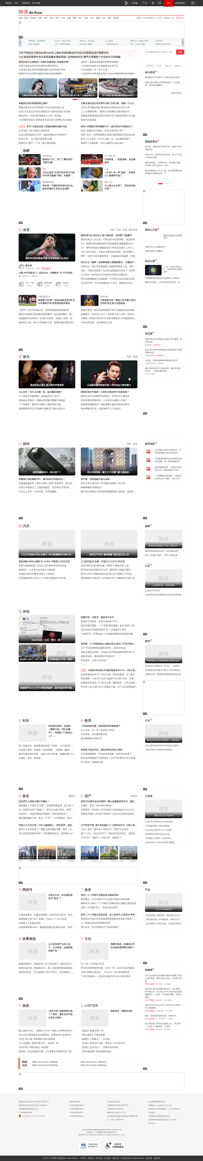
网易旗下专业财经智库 (37, 41)
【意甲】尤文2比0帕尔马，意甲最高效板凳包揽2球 (44, 310)
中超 (124, 230)
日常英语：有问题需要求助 (94, 734)
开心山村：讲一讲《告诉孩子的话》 (98, 730)
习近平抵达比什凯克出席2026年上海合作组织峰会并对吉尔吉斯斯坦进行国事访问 (64, 52)
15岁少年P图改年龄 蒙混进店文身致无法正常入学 (105, 107)
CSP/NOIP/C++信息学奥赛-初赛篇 (159, 842)
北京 (104, 18)
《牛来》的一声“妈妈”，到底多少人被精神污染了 (120, 174)
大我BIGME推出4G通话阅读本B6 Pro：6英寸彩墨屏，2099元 (112, 670)
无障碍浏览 (26, 3)
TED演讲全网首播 (35, 44)
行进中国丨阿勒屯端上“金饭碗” (34, 1047)
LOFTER (91, 1005)
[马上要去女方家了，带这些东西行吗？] (92, 185)
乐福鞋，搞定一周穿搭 (30, 758)
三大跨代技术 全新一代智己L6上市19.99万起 (103, 561)
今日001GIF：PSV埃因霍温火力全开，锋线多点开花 (106, 283)
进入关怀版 (36, 3)
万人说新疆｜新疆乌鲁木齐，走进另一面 (38, 1043)
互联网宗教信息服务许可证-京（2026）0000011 (163, 1121)
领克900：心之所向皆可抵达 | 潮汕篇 (37, 570)
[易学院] (154, 93)
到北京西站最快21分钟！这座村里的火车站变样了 (43, 135)
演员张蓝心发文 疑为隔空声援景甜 (104, 139)
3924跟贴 (168, 1011)
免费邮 (138, 18)
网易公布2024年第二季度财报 (45, 1062)
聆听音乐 (82, 41)
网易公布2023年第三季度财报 (93, 1065)
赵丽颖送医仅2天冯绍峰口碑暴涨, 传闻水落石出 (42, 408)
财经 (46, 18)
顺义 (59, 861)
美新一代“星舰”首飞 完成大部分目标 (99, 907)
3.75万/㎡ (71, 861)
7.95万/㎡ (95, 861)
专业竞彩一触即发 (162, 44)
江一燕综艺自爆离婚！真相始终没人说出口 (40, 396)
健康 (98, 18)
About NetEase (72, 1158)
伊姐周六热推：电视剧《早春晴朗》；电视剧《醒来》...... (47, 750)
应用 (16, 3)
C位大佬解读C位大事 (113, 41)
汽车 (92, 18)
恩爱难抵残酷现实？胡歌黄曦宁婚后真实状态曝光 (105, 404)
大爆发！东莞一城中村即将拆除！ (97, 805)
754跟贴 (170, 1019)
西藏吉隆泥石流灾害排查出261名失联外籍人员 (41, 107)
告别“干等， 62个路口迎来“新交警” (35, 139)
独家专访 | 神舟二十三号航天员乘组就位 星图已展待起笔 (108, 903)
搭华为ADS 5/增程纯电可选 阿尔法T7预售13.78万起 (106, 574)
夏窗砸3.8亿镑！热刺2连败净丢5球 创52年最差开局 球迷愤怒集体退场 (56, 301)
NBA (112, 230)
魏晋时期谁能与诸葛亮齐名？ (173, 236)
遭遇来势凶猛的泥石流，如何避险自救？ (162, 551)
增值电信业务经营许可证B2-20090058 (33, 1105)
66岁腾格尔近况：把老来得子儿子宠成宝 (101, 408)
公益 (147, 565)
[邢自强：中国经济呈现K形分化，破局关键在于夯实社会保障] (30, 185)
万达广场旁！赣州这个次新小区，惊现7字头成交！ (106, 829)
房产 (80, 18)
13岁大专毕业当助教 (87, 44)
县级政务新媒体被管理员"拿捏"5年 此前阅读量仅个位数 (108, 116)
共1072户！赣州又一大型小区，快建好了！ (102, 837)
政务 (109, 18)
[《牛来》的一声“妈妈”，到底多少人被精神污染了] (92, 172)
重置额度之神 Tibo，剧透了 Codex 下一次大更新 (42, 919)
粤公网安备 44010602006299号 (34, 1116)
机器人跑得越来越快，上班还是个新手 (108, 143)
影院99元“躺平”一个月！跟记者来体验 (37, 143)
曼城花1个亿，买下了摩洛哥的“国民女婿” (57, 161)
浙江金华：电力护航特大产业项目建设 (99, 927)
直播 (69, 18)
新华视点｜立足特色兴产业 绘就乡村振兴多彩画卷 (105, 899)
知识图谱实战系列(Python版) (157, 834)
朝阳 (20, 861)
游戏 (147, 641)
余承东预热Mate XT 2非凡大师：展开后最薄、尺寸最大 (108, 674)
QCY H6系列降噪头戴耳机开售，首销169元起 (103, 648)
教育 (75, 18)
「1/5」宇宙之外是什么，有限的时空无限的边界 (173, 269)
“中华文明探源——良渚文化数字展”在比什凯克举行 (106, 976)
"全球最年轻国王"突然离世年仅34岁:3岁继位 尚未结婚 (45, 120)
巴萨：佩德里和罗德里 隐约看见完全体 (106, 135)
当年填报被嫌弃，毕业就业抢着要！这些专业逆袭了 (106, 754)
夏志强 (28, 265)
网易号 (116, 18)
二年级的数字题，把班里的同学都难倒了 (101, 726)
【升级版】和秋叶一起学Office (158, 838)
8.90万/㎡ (33, 861)
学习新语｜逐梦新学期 (92, 762)
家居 (86, 18)
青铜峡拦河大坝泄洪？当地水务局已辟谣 (162, 77)
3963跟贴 (167, 1029)
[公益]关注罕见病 (152, 590)
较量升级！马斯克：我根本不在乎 (97, 617)
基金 (135, 444)
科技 (51, 18)
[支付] (153, 3)
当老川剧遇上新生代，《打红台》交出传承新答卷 (105, 972)
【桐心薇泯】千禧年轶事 (93, 1035)
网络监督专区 (175, 11)
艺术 (147, 720)
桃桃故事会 (151, 141)
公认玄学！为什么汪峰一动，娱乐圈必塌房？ (41, 392)
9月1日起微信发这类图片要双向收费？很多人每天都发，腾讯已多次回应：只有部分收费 (163, 978)
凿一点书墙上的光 (60, 41)
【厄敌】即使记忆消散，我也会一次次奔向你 (103, 1043)
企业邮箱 (166, 18)
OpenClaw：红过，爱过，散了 (102, 130)
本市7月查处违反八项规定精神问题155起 (47, 126)
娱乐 (57, 18)
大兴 (101, 861)
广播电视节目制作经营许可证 (118, 1105)
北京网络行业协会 (113, 1102)
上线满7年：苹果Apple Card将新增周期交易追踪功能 (107, 634)
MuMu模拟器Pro (149, 18)
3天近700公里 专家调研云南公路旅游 (37, 1039)
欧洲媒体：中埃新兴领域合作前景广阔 (99, 70)
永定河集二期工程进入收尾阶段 (34, 130)
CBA (118, 230)
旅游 (26, 1005)
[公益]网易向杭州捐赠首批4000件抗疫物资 (163, 595)
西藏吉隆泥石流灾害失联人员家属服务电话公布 (42, 70)
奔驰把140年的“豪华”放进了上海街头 (37, 574)
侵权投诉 (157, 1158)
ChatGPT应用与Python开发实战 (159, 822)
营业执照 (151, 1112)
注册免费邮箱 (180, 3)
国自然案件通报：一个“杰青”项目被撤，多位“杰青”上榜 (107, 625)
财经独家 (150, 443)
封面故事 (57, 44)
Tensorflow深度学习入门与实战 (158, 830)
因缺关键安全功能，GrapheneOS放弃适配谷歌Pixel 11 (108, 652)
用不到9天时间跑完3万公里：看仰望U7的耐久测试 (105, 570)
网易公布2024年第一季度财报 (93, 1062)
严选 (172, 18)
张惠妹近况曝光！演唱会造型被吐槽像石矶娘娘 (42, 400)
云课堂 (148, 796)
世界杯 (33, 18)
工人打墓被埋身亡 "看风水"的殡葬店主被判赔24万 (105, 111)
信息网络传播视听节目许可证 (159, 1116)
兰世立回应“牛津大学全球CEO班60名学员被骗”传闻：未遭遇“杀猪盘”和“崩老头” (58, 174)
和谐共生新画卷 (88, 120)
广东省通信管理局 (25, 1112)
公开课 (158, 18)
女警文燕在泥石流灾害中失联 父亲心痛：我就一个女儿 (107, 103)
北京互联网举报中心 (77, 1105)
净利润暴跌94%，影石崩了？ (101, 126)
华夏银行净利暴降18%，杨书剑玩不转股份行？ (42, 479)
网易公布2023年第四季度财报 (45, 1065)
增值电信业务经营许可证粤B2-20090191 (34, 1102)
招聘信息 (99, 1158)
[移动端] (126, 3)
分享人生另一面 (161, 41)
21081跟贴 (168, 1000)
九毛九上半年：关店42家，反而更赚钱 (37, 491)
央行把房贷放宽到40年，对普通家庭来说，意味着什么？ (46, 833)
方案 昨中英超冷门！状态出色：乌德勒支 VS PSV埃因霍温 (46, 273)
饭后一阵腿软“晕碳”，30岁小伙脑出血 (161, 555)
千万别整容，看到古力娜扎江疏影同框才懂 (40, 404)
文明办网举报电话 (76, 1116)
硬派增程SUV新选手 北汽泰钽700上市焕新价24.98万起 (108, 578)
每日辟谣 (150, 72)
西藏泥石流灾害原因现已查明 (33, 103)
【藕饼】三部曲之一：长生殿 (95, 1039)
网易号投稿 (176, 93)
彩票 (40, 18)
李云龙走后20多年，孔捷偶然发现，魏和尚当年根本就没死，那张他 (163, 163)
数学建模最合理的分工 (92, 738)
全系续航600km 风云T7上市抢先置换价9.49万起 (42, 578)
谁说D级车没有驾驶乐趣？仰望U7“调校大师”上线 (105, 565)
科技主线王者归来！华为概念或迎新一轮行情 (103, 483)
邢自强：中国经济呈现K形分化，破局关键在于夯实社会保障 (58, 187)
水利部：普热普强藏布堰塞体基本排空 (161, 360)
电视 (135, 356)
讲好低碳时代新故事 (137, 41)
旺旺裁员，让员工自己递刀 (94, 660)
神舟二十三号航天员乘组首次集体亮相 (99, 895)
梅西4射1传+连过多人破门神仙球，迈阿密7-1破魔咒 (106, 235)
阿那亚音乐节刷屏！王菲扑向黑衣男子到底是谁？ (105, 392)
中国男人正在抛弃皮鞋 (30, 923)
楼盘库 (134, 796)
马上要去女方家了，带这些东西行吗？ (120, 187)
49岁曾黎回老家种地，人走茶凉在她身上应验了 (104, 400)
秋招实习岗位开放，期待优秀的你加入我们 (102, 750)
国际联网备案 (75, 1102)
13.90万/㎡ (133, 861)
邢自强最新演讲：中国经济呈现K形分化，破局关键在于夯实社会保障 (168, 468)
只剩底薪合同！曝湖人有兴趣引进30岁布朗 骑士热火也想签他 (118, 301)
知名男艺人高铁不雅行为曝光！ (34, 801)
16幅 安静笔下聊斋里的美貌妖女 (159, 750)
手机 (83, 670)
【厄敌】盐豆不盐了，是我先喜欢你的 (99, 1047)
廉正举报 (149, 1158)
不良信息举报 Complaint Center (132, 1158)
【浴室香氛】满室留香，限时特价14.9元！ (163, 915)
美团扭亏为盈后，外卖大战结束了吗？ (99, 621)
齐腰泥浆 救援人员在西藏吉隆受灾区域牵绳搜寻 (42, 66)
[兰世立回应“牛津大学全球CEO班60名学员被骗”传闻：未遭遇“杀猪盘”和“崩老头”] (30, 172)
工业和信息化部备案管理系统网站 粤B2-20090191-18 (101, 1130)
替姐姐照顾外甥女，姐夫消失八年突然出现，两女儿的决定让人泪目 (162, 171)
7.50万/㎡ (52, 861)
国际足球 (133, 230)
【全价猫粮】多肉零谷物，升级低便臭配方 (163, 923)
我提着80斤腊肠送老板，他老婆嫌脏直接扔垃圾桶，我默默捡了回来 (163, 155)
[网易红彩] (71, 266)
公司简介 (83, 1158)
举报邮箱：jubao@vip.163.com (160, 1105)
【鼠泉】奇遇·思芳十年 (92, 1030)
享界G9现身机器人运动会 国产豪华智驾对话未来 (42, 565)
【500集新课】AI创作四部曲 (157, 826)
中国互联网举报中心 (77, 1109)
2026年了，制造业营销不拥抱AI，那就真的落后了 (43, 814)
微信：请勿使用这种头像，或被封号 (160, 1016)
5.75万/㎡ (114, 861)
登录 (168, 3)
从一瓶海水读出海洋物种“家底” (96, 923)
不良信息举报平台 (76, 1112)
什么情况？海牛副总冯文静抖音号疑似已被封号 (104, 275)
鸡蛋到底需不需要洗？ (154, 251)
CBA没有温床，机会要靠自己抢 (96, 322)
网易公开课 (151, 229)
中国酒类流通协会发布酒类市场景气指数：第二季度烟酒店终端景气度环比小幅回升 (168, 460)
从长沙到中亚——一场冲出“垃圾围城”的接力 (102, 66)
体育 (26, 18)
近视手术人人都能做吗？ (155, 247)
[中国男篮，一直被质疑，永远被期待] (92, 159)
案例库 (72, 796)
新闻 (21, 18)
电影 (129, 356)
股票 (129, 444)
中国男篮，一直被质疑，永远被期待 (120, 161)
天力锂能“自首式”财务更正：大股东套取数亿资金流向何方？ (168, 451)
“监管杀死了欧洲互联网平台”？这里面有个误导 (103, 630)
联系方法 (91, 1158)
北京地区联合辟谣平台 (115, 1109)
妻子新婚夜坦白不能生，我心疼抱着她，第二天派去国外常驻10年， (163, 147)
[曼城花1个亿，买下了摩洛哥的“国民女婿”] (30, 159)
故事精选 (29, 939)
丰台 (39, 861)
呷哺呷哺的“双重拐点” (91, 487)
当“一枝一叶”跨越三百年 (92, 964)
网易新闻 (31, 11)
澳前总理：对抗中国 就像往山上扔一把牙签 (40, 116)
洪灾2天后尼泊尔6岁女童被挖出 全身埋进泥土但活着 (44, 111)
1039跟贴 (167, 984)
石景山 (83, 861)
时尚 (26, 720)
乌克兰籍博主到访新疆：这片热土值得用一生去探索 (106, 73)
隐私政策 (115, 1158)
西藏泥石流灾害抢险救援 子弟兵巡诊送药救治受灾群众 (45, 73)
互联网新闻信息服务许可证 (29, 1109)
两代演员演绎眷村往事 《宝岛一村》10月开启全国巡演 (108, 968)
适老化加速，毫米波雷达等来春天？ (98, 656)
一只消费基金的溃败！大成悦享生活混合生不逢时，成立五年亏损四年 (168, 477)
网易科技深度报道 (111, 44)
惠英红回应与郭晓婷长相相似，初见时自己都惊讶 (105, 396)
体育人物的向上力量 (137, 44)
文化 (63, 18)
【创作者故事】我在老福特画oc (96, 1051)
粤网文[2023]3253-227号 (116, 1112)
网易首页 (9, 3)
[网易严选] (145, 3)
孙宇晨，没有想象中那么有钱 (95, 479)
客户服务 (107, 1158)
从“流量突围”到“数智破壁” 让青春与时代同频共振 (104, 62)
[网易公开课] (135, 3)
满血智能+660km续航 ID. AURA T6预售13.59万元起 (44, 561)
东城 (121, 861)
